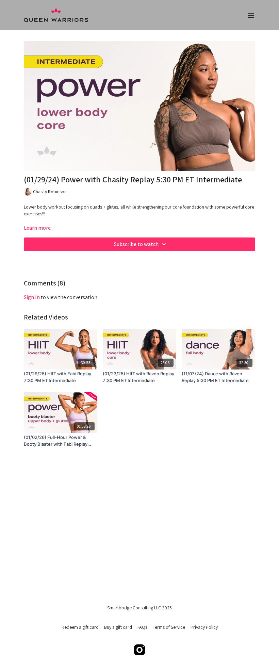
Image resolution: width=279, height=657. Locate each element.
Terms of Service (169, 627)
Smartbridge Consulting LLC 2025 (139, 607)
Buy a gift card (118, 627)
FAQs (142, 627)
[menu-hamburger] (251, 15)
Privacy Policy (204, 627)
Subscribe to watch (136, 244)
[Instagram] (139, 649)
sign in (32, 297)
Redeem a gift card (80, 627)
